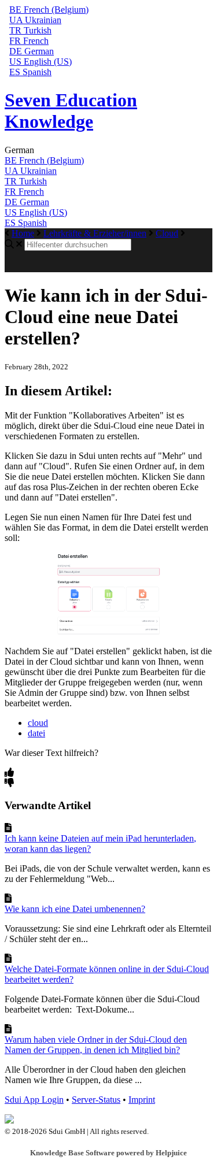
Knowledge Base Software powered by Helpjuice (108, 1152)
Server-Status (96, 1099)
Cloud (167, 233)
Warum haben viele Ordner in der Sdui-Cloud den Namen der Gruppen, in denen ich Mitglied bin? (96, 1045)
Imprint (141, 1099)
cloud (38, 723)
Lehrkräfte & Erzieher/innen (94, 233)
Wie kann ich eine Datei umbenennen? (75, 909)
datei (36, 733)
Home (23, 233)
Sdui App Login (34, 1099)
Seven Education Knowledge (71, 111)
